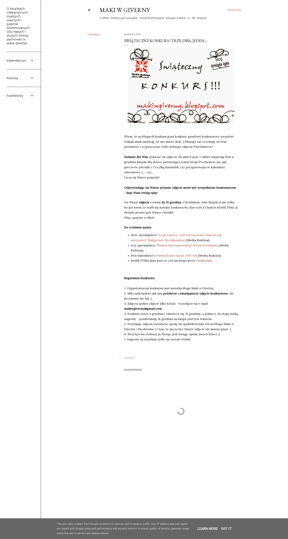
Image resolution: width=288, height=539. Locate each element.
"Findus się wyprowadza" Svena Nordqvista (187, 245)
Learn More (208, 529)
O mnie (104, 18)
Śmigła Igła (204, 260)
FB (193, 18)
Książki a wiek (176, 18)
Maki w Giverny (125, 10)
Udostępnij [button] (94, 34)
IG (188, 18)
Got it (226, 529)
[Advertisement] (181, 481)
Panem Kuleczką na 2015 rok (176, 255)
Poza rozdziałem (151, 18)
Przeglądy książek (124, 18)
